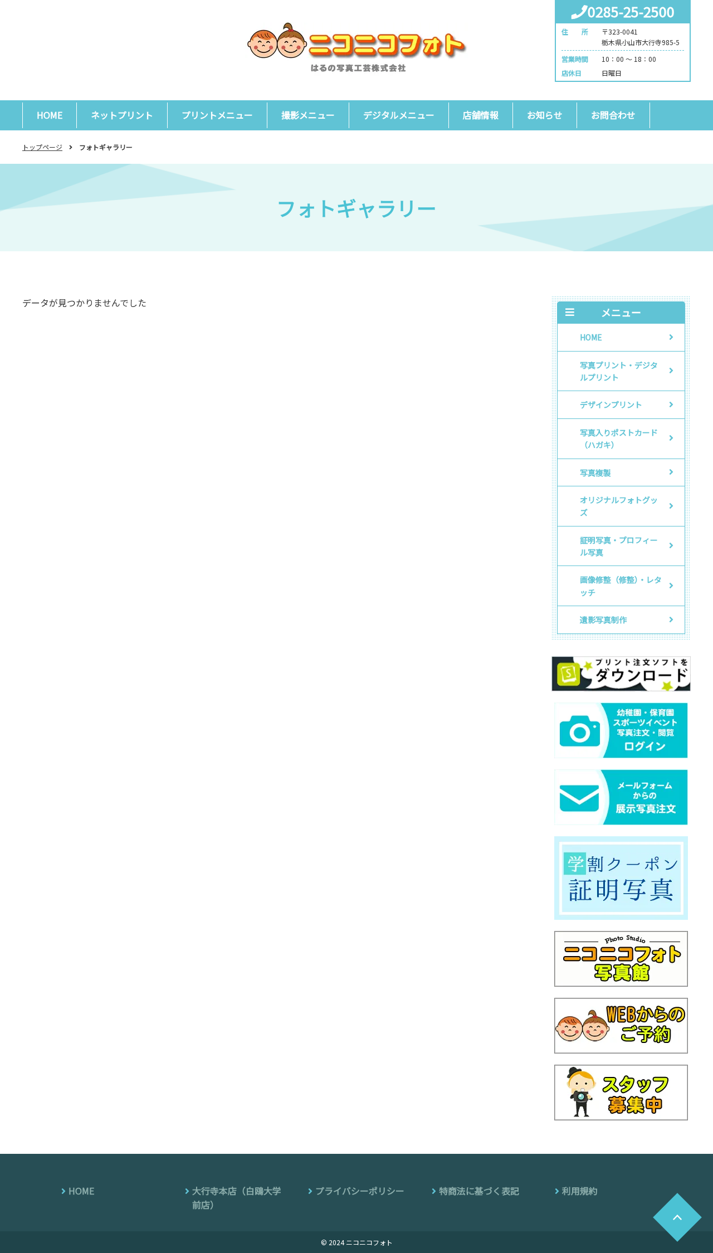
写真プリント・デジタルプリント (619, 371)
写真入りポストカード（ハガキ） (619, 438)
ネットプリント (122, 114)
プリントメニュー (217, 114)
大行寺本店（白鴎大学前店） (236, 1198)
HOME (49, 114)
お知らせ (545, 114)
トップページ (42, 147)
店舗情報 (481, 114)
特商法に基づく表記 (479, 1190)
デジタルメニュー (398, 114)
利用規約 (580, 1190)
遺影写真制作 (603, 619)
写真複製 (595, 472)
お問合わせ (613, 114)
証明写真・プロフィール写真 (619, 546)
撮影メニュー (308, 114)
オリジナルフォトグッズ (619, 506)
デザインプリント (611, 404)
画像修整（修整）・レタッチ (621, 585)
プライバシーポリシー (359, 1190)
